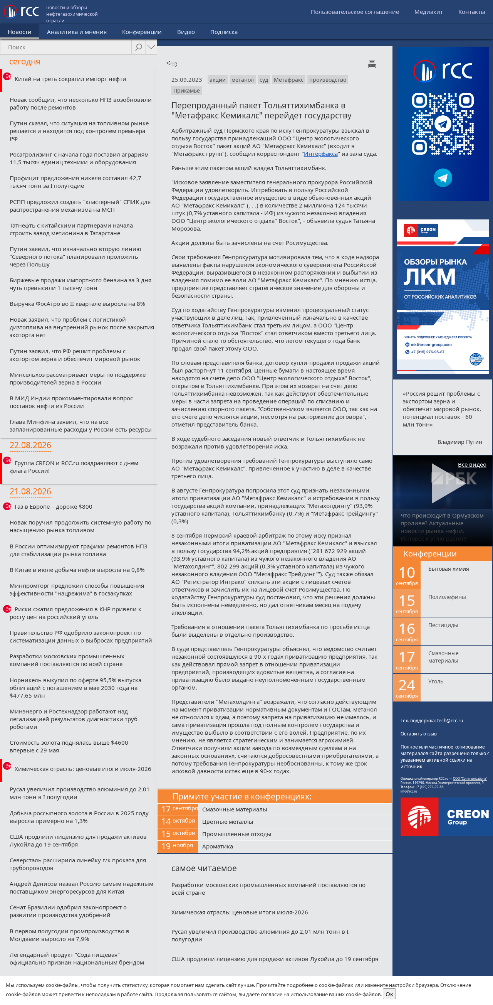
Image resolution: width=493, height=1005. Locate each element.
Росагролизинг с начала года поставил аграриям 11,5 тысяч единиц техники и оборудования (79, 158)
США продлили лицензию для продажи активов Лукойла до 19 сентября (78, 840)
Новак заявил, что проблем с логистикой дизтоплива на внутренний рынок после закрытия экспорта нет (82, 327)
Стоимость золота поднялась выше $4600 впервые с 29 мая (69, 746)
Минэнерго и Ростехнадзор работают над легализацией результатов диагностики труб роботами (74, 718)
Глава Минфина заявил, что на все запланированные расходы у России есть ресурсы (81, 425)
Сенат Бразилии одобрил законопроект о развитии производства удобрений (68, 911)
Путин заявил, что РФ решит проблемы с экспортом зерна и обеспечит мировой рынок (75, 355)
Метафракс (289, 79)
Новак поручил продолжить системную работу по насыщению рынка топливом (80, 526)
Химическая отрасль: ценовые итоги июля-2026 (83, 768)
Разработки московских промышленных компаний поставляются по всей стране (67, 660)
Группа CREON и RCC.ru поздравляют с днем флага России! (74, 466)
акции (218, 79)
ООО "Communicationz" (470, 778)
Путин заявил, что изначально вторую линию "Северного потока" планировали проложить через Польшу (75, 256)
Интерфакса (321, 153)
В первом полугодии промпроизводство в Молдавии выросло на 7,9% (69, 935)
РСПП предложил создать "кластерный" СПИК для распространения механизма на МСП (80, 205)
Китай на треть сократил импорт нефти (70, 79)
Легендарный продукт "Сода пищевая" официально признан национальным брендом (77, 958)
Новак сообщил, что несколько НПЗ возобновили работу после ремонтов (81, 103)
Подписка (224, 31)
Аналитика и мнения (77, 31)
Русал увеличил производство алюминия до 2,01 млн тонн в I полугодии (80, 793)
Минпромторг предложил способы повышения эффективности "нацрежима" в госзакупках (77, 589)
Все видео (472, 464)
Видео (186, 31)
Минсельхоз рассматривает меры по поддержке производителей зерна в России (78, 378)
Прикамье (186, 90)
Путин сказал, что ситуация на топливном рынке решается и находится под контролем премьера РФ (79, 130)
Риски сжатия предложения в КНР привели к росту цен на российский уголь (75, 613)
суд (264, 79)
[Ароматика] (295, 847)
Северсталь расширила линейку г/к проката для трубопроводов (78, 864)
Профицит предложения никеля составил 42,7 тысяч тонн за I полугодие (75, 181)
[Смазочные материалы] (295, 810)
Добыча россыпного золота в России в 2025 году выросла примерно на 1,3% (79, 817)
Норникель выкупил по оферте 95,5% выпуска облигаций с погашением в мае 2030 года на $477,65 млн (75, 687)
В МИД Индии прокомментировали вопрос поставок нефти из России (71, 402)
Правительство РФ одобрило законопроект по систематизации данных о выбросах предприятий (81, 636)
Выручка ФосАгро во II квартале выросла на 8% (77, 303)
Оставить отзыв (419, 733)
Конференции (142, 31)
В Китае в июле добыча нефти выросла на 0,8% (77, 569)
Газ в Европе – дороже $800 (53, 506)
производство (327, 79)
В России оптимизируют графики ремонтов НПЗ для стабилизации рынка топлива (79, 550)
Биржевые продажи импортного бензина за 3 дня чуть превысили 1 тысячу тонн (80, 284)
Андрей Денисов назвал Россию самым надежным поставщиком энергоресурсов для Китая (81, 887)
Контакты (471, 11)
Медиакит (428, 11)
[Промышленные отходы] (295, 834)
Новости (20, 31)
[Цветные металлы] (295, 822)
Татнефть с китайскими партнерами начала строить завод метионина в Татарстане (71, 229)
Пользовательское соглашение (355, 11)
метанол (242, 79)
